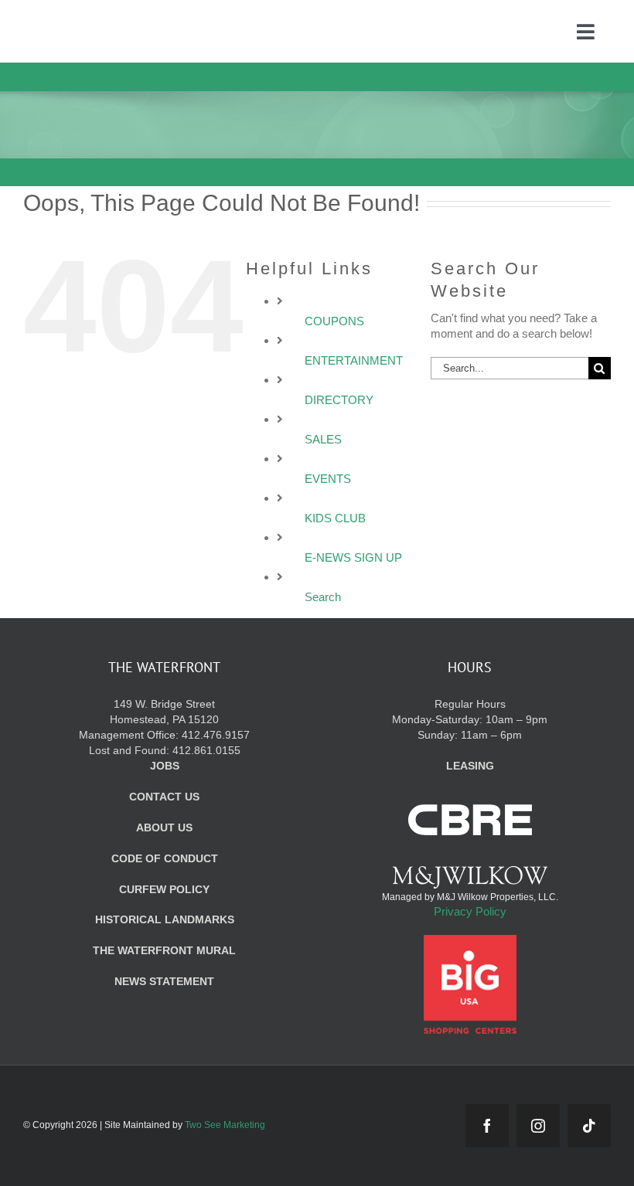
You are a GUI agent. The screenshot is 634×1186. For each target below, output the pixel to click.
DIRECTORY (339, 399)
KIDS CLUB (335, 518)
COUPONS (334, 321)
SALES (323, 439)
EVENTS (328, 478)
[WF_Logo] (113, 22)
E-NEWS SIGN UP (353, 557)
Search (323, 596)
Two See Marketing (225, 1125)
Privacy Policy (470, 911)
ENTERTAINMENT (354, 360)
